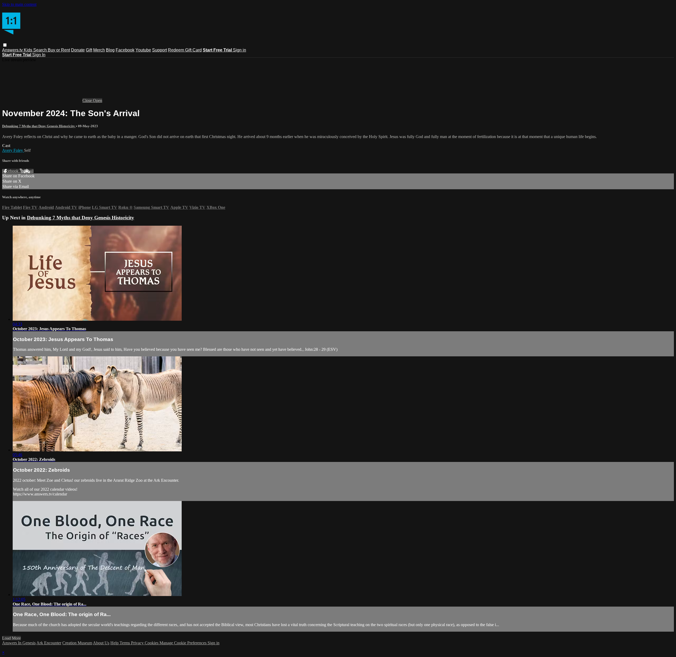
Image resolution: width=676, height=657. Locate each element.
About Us (101, 643)
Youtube (143, 50)
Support (159, 50)
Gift (89, 50)
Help (115, 643)
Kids (28, 50)
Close (87, 100)
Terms (125, 643)
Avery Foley (13, 150)
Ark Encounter (48, 643)
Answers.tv (13, 50)
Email (29, 171)
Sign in (239, 50)
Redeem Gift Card (185, 50)
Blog (110, 50)
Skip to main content (19, 4)
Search (40, 50)
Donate (78, 50)
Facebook (125, 50)
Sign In (38, 55)
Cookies (152, 643)
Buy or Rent (59, 50)
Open (97, 100)
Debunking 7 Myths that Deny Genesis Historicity (39, 126)
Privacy (138, 643)
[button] (5, 45)
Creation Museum (77, 643)
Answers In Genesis (19, 643)
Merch (99, 50)
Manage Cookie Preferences (183, 643)
